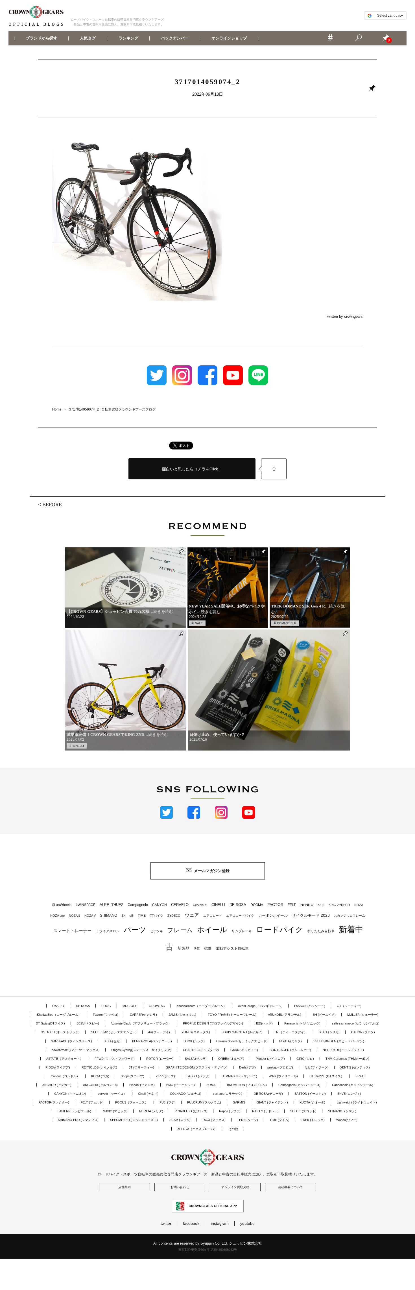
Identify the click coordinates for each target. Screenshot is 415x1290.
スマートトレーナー (72, 930)
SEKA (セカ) (112, 1041)
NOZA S (74, 915)
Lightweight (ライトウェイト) (357, 1102)
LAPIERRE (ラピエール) (74, 1111)
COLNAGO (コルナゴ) (185, 1093)
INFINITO (306, 905)
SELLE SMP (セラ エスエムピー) (114, 1032)
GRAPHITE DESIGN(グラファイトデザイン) (197, 1067)
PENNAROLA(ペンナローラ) (152, 1041)
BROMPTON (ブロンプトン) (247, 1085)
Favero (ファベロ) (105, 1014)
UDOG (106, 1006)
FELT (292, 905)
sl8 (132, 915)
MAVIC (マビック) (115, 1111)
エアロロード (212, 915)
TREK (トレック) (313, 1120)
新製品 (183, 948)
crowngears (353, 316)
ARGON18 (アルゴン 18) (100, 1085)
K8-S (321, 905)
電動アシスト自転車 (232, 948)
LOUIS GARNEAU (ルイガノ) (242, 1032)
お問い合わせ (180, 1187)
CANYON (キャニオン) (70, 1093)
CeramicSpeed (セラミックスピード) (242, 1041)
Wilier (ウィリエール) (283, 1076)
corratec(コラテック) (227, 1093)
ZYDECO (173, 915)
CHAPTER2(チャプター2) (201, 1050)
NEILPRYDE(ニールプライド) (343, 1050)
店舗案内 (124, 1187)
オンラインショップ (229, 38)
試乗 (207, 948)
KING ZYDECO (339, 905)
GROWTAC (157, 1006)
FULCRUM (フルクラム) (204, 1102)
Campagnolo (138, 905)
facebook (191, 1223)
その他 (233, 1129)
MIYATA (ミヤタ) (290, 1041)
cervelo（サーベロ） (112, 1093)
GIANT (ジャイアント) (272, 1102)
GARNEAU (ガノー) (244, 1050)
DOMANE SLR (286, 623)
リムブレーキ (241, 931)
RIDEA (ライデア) (57, 1067)
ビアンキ (156, 931)
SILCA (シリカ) (329, 1032)
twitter (166, 1223)
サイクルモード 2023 (311, 915)
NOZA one (57, 915)
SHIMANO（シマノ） (343, 1111)
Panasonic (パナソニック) (302, 1023)
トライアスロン (107, 931)
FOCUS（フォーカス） (131, 1102)
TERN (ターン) (247, 1120)
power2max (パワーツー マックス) (76, 1050)
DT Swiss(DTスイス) (50, 1023)
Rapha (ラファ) (230, 1111)
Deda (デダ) (247, 1067)
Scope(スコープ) (132, 1076)
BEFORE (52, 504)
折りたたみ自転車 (321, 931)
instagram (220, 1223)
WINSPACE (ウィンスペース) (71, 1041)
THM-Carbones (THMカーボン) (347, 1058)
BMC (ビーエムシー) (180, 1085)
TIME (142, 916)
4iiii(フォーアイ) (159, 1032)
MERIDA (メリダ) (151, 1111)
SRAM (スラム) (180, 1120)
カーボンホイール (273, 915)
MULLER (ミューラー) (362, 1014)
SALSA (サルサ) (196, 1058)
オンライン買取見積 (235, 1187)
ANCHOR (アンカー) (56, 1085)
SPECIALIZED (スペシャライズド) (134, 1120)
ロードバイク (279, 929)
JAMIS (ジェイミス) (182, 1014)
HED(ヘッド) (264, 1023)
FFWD (359, 1076)
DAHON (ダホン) (363, 1032)
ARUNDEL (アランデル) (284, 1014)
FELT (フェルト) (92, 1102)
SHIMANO (108, 915)
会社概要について (290, 1187)
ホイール (212, 930)
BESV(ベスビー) (88, 1023)
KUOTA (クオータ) (312, 1102)
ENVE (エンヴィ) (349, 1093)
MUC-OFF (130, 1006)
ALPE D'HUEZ (111, 905)
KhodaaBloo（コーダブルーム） (59, 1014)
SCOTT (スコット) (303, 1111)
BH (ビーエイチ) (324, 1014)
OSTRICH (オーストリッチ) (60, 1032)
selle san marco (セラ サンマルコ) (355, 1023)
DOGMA (256, 905)
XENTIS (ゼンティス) (355, 1067)
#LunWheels (61, 905)
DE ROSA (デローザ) (268, 1093)
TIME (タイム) (279, 1120)
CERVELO (180, 905)
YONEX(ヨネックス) (196, 1032)
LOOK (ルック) (194, 1041)
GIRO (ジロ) (305, 1058)
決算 (197, 948)
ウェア (192, 915)
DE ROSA (238, 905)
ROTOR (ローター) (159, 1058)
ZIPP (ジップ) (165, 1076)
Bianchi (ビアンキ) (142, 1085)
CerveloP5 (200, 905)
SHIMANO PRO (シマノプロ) (78, 1120)
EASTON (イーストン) (310, 1093)
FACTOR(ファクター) (54, 1102)
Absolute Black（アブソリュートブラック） (141, 1023)
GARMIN (239, 1102)
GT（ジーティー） (350, 1006)
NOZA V (90, 915)
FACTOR (275, 904)
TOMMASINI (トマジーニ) (239, 1076)
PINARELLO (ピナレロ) (191, 1111)
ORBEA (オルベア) (231, 1058)
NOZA (358, 905)
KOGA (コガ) (100, 1076)
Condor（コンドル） (65, 1076)
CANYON (159, 905)
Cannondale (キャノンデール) (352, 1085)
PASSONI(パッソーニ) (309, 1006)
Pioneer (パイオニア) (270, 1058)
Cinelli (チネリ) (148, 1093)
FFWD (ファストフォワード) (115, 1058)
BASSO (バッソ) (198, 1076)
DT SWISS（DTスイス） (326, 1076)
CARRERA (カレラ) (143, 1014)
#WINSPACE (85, 905)
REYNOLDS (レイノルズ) (99, 1067)
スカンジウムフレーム (349, 915)
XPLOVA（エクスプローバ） (197, 1129)
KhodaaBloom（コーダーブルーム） (201, 1006)
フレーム (180, 930)
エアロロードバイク (240, 915)
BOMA (210, 1085)
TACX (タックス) (214, 1120)
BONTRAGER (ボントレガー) (290, 1050)
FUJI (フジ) (168, 1102)
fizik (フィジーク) (317, 1067)
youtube (247, 1223)
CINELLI (78, 745)
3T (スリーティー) (141, 1067)
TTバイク (156, 915)
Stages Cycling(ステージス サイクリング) (141, 1050)
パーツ (135, 930)
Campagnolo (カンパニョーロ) (299, 1085)
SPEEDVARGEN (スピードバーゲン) (338, 1041)
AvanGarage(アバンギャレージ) (260, 1006)
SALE (199, 623)
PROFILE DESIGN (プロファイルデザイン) (213, 1023)
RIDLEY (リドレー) (265, 1111)
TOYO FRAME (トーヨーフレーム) (232, 1014)
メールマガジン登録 (212, 870)
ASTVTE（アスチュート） (64, 1058)
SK (123, 915)
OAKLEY (58, 1006)
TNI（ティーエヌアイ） (290, 1032)
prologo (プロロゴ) (280, 1067)
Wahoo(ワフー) (346, 1120)
